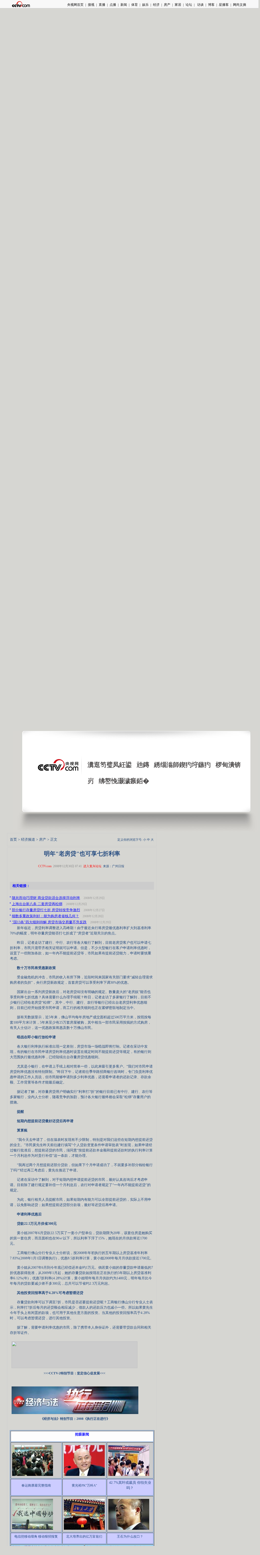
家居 (178, 5)
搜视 (91, 5)
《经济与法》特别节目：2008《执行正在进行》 (75, 1419)
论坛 (189, 5)
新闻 (123, 5)
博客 (211, 5)
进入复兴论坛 (92, 866)
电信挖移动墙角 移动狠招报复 (36, 1536)
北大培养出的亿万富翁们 (84, 1536)
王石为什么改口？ (130, 1536)
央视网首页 (75, 5)
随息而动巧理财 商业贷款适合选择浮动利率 (46, 898)
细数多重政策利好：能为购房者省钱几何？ (45, 916)
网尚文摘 (239, 5)
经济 (156, 5)
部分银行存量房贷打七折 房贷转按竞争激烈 (46, 910)
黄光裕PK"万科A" (84, 1485)
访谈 (200, 5)
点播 (113, 5)
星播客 (224, 5)
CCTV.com (44, 866)
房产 (167, 5)
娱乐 (145, 5)
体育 (134, 5)
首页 (13, 839)
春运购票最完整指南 (36, 1485)
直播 (102, 5)
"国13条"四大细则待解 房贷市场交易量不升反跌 (49, 922)
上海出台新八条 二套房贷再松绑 (37, 904)
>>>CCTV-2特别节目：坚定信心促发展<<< (74, 1373)
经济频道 (28, 839)
